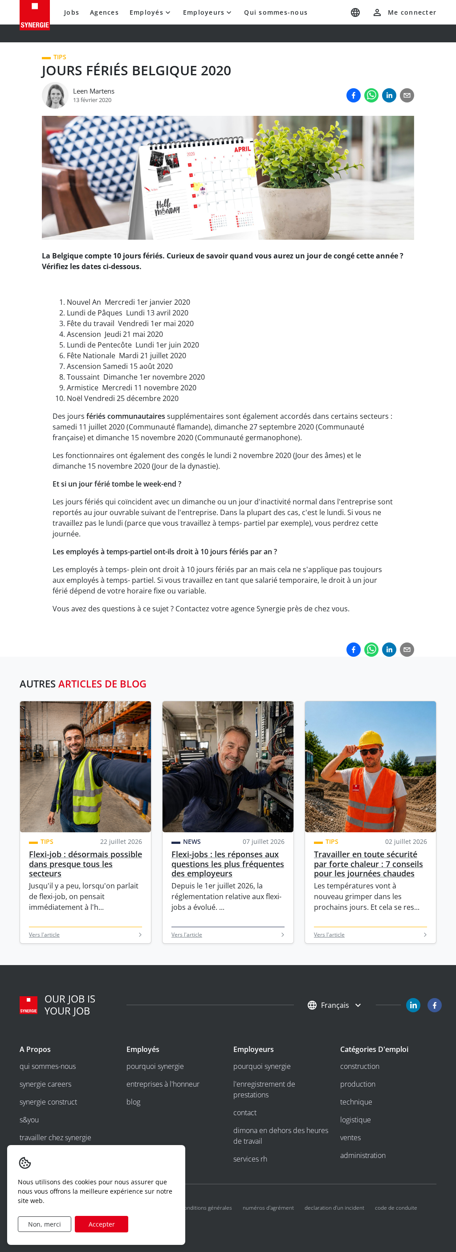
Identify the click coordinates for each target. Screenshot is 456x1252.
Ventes (350, 1137)
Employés (146, 12)
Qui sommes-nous (276, 12)
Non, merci (44, 1224)
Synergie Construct (48, 1102)
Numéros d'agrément (268, 1207)
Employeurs (204, 12)
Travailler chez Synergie (55, 1137)
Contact (244, 1112)
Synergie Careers (45, 1084)
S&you (29, 1120)
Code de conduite (396, 1207)
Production (357, 1084)
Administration (363, 1155)
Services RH (250, 1159)
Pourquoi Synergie (155, 1066)
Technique (356, 1102)
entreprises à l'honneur (163, 1084)
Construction (359, 1066)
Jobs (71, 12)
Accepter (102, 1224)
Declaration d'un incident (334, 1207)
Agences (104, 12)
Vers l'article (44, 934)
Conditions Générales (206, 1207)
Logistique (355, 1120)
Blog (133, 1102)
